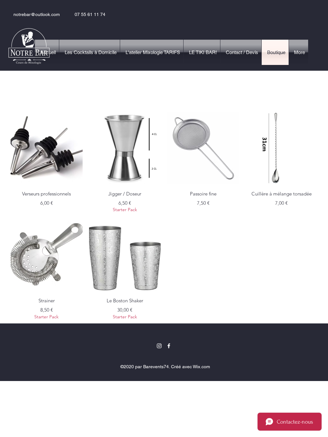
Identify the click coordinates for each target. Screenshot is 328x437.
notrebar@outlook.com (36, 14)
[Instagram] (159, 346)
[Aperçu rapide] (47, 148)
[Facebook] (169, 346)
